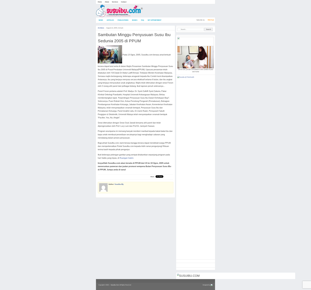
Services (115, 2)
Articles (110, 20)
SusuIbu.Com (115, 285)
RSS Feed (211, 20)
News (101, 20)
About (107, 2)
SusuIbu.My (119, 184)
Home (100, 2)
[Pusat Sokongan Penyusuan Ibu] (119, 16)
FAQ (142, 20)
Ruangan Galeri (126, 158)
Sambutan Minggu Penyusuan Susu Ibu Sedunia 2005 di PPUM (134, 37)
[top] (292, 276)
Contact (123, 2)
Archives (101, 28)
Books (134, 20)
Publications (123, 20)
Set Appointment (154, 20)
